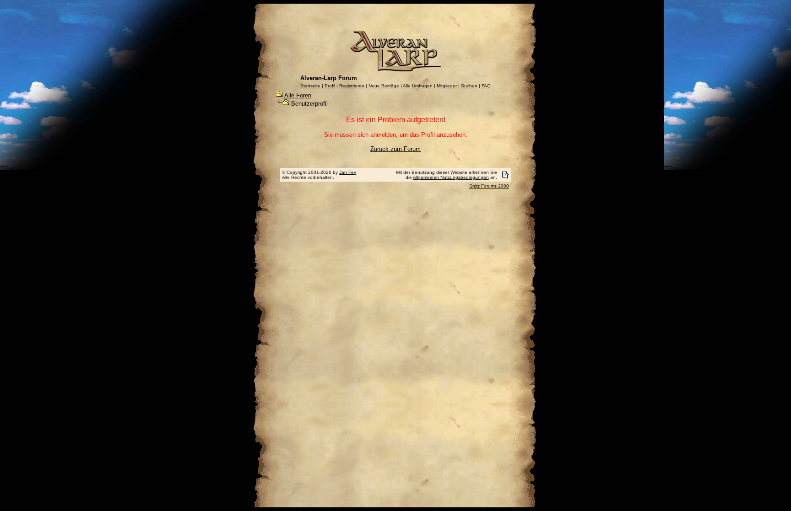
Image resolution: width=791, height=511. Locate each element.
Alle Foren (297, 95)
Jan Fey (347, 172)
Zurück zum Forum (395, 148)
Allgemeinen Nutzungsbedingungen (451, 177)
